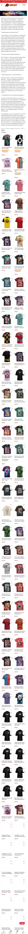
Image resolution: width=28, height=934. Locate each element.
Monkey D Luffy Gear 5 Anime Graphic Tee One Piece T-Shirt (7, 498)
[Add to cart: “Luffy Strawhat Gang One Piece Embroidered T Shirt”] (24, 713)
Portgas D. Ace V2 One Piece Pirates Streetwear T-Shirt (6, 614)
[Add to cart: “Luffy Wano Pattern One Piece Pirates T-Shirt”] (24, 334)
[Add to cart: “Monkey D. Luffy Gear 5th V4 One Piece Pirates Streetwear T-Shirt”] (11, 237)
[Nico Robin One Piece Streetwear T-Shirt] (7, 412)
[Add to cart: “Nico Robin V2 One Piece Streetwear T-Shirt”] (11, 898)
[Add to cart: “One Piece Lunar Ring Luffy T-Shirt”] (11, 467)
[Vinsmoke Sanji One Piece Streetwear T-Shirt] (20, 260)
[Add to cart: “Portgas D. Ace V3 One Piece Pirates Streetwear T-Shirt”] (24, 583)
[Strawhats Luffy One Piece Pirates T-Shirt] (20, 223)
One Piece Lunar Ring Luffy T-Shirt (7, 479)
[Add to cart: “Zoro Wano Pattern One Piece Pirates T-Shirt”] (11, 527)
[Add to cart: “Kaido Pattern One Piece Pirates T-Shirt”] (11, 675)
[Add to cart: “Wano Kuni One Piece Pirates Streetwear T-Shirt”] (24, 527)
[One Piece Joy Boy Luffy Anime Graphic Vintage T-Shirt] (20, 511)
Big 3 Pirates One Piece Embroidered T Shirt (20, 799)
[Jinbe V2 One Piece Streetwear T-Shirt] (20, 921)
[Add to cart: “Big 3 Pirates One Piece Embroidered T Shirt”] (24, 787)
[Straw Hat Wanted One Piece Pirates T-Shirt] (7, 568)
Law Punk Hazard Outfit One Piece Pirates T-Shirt (6, 365)
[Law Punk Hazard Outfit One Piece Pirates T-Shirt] (7, 356)
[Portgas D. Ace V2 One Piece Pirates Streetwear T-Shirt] (7, 606)
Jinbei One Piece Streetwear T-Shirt (6, 928)
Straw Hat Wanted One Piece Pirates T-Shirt (7, 577)
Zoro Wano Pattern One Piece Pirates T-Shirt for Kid (19, 480)
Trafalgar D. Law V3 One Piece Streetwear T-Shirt (20, 836)
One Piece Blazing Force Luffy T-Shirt (19, 249)
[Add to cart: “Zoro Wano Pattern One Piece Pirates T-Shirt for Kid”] (24, 467)
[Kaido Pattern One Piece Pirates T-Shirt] (7, 680)
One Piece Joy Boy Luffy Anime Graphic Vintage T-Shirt (19, 521)
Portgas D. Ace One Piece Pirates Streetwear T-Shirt (19, 614)
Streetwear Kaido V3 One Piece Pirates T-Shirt (19, 365)
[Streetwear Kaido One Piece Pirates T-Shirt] (20, 680)
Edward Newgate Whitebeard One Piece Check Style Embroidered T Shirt (19, 383)
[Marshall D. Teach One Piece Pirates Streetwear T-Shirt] (20, 643)
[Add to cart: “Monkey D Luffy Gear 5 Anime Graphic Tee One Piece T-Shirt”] (11, 486)
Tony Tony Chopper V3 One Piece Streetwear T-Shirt (19, 855)
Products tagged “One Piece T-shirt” (15, 128)
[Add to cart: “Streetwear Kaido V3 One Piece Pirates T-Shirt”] (24, 352)
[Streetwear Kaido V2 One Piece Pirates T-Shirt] (20, 661)
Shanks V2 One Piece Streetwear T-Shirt (20, 873)
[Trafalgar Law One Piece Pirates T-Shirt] (7, 223)
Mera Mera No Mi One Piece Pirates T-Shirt (20, 632)
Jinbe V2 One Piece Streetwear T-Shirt (19, 928)
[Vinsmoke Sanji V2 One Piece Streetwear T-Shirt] (20, 810)
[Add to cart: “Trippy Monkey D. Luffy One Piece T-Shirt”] (24, 200)
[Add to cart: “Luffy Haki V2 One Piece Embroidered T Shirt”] (11, 731)
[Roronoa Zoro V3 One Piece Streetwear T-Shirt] (20, 884)
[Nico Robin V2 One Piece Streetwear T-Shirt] (7, 902)
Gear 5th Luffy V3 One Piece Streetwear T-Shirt (7, 309)
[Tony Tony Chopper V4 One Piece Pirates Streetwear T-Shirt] (20, 550)
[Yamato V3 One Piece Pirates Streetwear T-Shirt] (7, 319)
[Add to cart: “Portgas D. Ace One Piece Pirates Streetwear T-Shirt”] (24, 601)
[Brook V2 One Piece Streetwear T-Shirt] (20, 431)
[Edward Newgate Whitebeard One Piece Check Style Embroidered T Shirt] (20, 375)
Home (2, 128)
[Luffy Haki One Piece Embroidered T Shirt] (20, 735)
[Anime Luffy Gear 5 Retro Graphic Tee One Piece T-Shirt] (20, 490)
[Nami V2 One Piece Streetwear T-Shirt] (20, 902)
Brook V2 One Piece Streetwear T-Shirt (19, 438)
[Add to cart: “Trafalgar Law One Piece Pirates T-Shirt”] (11, 218)
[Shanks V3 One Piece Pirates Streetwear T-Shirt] (20, 568)
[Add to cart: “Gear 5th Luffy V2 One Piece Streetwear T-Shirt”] (11, 159)
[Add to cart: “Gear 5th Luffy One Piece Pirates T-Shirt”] (11, 371)
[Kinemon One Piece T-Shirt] (20, 163)
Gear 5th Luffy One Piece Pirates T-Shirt (7, 382)
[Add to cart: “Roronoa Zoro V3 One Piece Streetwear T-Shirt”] (24, 879)
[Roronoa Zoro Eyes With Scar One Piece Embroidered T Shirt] (7, 717)
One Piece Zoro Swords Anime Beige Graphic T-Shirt (7, 521)
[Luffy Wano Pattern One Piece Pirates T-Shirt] (20, 338)
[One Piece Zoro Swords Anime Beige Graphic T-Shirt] (7, 511)
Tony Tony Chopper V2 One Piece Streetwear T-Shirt (6, 290)
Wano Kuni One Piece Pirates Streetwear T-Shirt (20, 539)
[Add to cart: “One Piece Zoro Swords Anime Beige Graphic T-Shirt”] (11, 505)
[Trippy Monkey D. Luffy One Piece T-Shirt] (20, 204)
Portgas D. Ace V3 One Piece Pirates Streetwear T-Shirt (19, 595)
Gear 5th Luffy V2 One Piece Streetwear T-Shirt (7, 171)
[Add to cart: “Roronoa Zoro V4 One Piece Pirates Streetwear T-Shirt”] (11, 583)
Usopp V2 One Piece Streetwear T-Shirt (6, 401)
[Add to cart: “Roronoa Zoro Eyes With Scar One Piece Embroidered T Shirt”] (11, 713)
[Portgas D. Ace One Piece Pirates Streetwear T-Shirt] (20, 606)
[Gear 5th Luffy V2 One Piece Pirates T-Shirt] (20, 698)
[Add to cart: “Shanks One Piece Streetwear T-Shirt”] (11, 879)
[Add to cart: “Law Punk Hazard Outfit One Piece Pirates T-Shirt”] (11, 352)
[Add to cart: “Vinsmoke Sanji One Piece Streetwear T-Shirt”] (24, 255)
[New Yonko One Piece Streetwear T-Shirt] (7, 449)
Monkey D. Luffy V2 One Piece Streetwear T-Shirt (20, 290)
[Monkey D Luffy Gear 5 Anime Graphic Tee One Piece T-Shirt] (7, 490)
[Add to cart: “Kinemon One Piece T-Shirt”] (24, 159)
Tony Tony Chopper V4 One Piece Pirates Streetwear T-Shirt (20, 558)
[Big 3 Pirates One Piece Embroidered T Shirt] (20, 791)
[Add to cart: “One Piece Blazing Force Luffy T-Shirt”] (24, 237)
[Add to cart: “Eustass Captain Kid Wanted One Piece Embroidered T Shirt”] (24, 768)
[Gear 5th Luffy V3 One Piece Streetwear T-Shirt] (7, 301)
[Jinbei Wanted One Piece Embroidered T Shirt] (7, 772)
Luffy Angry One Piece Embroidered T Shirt (20, 762)
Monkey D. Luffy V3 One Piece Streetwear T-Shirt (7, 439)
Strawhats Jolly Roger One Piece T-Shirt (6, 194)
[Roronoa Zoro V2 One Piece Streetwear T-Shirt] (20, 393)
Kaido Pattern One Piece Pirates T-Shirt (7, 687)
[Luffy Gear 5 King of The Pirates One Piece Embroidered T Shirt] (7, 754)
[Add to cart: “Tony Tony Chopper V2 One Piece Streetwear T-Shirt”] (11, 278)
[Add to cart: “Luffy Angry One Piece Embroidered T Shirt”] (24, 750)
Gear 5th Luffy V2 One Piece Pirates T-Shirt (19, 706)
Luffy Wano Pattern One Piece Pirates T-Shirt (19, 346)
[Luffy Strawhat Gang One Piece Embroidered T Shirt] (20, 717)
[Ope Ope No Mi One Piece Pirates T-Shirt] (7, 624)
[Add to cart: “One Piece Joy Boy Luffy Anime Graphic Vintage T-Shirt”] (24, 505)
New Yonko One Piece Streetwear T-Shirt (7, 457)
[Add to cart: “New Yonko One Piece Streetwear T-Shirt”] (11, 445)
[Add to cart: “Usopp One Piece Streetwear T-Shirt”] (11, 824)
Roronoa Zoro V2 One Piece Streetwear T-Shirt (20, 402)
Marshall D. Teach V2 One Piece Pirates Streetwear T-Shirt (7, 651)
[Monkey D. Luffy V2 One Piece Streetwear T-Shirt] (20, 282)
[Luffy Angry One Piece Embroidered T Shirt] (20, 754)
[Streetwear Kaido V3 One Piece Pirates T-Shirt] (20, 356)
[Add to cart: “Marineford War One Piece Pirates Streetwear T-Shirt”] (11, 657)
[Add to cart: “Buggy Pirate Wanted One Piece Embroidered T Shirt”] (11, 787)
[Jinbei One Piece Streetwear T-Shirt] (7, 921)
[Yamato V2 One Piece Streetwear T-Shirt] (7, 810)
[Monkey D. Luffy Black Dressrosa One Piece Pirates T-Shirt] (7, 338)
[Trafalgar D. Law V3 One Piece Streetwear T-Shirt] (20, 828)
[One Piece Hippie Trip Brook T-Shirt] (7, 140)
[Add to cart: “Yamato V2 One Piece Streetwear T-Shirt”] (11, 805)
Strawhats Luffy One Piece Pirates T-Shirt (19, 230)
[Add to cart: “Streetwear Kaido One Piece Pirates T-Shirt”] (24, 675)
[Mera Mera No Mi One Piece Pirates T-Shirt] (20, 624)
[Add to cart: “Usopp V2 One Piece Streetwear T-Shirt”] (11, 389)
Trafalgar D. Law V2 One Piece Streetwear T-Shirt (7, 855)
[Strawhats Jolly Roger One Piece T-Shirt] (7, 185)
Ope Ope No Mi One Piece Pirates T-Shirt (7, 632)
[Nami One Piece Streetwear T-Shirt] (20, 412)
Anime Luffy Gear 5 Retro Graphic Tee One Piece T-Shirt (19, 498)
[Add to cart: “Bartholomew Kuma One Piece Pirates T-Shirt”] (24, 136)
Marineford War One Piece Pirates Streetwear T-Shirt (7, 669)
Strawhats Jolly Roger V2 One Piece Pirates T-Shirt (19, 327)
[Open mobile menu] (1, 5)
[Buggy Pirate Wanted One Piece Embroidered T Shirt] (7, 791)
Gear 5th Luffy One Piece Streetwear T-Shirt (6, 212)
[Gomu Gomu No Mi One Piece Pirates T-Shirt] (7, 698)
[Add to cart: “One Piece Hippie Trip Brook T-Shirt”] (11, 136)
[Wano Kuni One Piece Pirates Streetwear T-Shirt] (20, 531)
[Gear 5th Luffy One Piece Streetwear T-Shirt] (7, 204)
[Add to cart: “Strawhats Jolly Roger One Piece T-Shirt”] (11, 181)
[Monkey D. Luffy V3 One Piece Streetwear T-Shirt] (7, 431)
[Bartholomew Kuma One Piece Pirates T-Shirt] (20, 140)
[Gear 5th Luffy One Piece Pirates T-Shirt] (7, 375)
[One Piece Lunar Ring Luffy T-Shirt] (7, 472)
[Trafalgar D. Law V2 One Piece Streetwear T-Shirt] (7, 847)
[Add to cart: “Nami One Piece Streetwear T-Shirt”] (24, 408)
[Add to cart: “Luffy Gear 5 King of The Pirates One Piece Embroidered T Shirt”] (11, 750)
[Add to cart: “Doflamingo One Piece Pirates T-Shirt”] (24, 181)
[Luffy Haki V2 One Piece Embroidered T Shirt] (7, 735)
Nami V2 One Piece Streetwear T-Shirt (19, 910)
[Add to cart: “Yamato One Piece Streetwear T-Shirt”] (11, 255)
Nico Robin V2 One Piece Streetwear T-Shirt (6, 910)
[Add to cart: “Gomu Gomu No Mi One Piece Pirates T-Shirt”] (11, 694)
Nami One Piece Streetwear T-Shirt (19, 420)
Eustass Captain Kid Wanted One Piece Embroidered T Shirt (19, 781)
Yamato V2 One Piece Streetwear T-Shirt (7, 817)
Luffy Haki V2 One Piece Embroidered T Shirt (7, 743)
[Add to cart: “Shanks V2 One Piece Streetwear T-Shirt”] (24, 861)
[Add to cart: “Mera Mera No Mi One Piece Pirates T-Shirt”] (24, 620)
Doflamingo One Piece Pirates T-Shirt (20, 193)
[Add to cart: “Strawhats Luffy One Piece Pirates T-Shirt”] (24, 218)
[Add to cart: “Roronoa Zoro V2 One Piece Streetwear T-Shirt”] (24, 389)
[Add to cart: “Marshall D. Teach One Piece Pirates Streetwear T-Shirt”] (24, 638)
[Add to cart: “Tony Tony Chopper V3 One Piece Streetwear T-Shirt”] (24, 842)
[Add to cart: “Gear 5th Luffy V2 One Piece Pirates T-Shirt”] (24, 694)
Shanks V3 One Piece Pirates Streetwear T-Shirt (20, 577)
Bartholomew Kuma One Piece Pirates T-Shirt (19, 148)
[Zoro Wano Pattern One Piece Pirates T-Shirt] (7, 531)
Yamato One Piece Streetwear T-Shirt (6, 267)
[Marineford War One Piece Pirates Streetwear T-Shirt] (7, 661)
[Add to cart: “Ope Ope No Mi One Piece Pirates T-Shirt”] (11, 620)
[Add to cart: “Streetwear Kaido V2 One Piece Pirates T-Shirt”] (24, 657)
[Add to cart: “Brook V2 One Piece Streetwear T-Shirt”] (24, 426)
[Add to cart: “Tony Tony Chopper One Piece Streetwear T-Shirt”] (11, 861)
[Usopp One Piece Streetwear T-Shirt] (7, 828)
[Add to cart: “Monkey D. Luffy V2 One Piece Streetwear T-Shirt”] (24, 278)
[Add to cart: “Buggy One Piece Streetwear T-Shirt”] (24, 296)
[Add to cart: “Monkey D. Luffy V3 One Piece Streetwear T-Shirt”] (11, 426)
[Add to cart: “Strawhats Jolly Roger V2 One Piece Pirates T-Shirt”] (24, 315)
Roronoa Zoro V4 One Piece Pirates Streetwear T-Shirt (6, 595)
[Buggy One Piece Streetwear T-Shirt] (20, 301)
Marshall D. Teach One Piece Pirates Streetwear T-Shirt (19, 651)
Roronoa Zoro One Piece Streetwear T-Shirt (19, 457)
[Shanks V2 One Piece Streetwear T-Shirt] (20, 865)
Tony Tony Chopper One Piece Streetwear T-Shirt (7, 873)
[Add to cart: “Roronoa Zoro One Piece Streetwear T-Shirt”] (24, 445)
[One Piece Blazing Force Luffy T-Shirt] (20, 241)
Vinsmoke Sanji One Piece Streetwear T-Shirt (19, 268)
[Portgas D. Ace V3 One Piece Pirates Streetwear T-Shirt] (20, 587)
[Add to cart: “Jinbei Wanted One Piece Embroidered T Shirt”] (11, 768)
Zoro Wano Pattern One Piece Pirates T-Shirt (7, 539)
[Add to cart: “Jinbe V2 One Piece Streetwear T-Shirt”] (24, 917)
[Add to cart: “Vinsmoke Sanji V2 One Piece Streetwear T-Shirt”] (24, 805)
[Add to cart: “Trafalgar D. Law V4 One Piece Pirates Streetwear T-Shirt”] (11, 546)
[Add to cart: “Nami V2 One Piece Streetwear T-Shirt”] (24, 898)
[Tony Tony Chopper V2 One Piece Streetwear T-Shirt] (7, 282)
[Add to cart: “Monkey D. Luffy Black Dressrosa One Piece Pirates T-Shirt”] (11, 334)
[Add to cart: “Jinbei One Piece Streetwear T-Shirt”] (11, 917)
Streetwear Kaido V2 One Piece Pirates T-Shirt (20, 669)
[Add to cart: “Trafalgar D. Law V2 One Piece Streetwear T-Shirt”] (11, 842)
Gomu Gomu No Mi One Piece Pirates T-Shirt (7, 706)
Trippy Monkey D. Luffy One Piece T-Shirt (19, 212)
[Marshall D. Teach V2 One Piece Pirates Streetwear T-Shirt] (7, 643)
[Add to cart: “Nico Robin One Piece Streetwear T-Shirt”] (11, 408)
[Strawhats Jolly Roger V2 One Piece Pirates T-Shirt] (20, 319)
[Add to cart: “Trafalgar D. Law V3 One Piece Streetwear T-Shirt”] (24, 824)
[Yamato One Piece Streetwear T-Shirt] (7, 260)
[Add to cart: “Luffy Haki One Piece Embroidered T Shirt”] (24, 731)
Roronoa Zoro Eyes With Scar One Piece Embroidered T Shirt (7, 725)
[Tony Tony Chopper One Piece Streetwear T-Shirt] (7, 865)
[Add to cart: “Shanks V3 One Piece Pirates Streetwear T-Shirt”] (24, 564)
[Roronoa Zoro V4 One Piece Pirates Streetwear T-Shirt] (7, 587)
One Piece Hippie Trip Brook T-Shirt (7, 148)
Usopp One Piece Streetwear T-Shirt (6, 836)
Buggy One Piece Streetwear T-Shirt (19, 308)
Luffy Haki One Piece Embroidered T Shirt (20, 743)
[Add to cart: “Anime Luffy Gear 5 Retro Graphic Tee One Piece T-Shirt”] (24, 486)
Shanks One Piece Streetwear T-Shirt (6, 891)
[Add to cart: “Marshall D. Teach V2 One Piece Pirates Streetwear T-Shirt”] (11, 638)
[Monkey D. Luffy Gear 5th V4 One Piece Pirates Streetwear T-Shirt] (7, 241)
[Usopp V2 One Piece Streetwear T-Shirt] (7, 393)
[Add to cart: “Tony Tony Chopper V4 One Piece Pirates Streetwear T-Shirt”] (24, 546)
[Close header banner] (25, 1)
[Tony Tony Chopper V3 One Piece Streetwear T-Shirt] (20, 847)
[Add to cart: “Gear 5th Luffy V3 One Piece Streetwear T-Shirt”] (11, 296)
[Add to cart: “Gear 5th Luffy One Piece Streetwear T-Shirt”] (11, 200)
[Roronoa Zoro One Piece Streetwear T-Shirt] (20, 449)
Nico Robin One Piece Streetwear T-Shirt (7, 420)
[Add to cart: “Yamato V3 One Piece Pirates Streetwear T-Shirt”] (11, 315)
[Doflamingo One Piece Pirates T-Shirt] (20, 185)
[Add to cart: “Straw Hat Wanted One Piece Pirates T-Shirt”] (11, 564)
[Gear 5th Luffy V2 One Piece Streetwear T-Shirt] (7, 163)
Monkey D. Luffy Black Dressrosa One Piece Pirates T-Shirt (7, 346)
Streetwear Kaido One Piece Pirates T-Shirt (19, 688)
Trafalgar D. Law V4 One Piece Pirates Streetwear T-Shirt (6, 558)
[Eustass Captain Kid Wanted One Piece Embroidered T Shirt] (20, 772)
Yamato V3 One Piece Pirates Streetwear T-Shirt (7, 327)
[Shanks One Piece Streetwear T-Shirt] (7, 884)
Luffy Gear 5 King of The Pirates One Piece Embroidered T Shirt (7, 762)
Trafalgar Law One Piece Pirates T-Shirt (7, 230)
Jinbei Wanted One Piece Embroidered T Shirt (7, 781)
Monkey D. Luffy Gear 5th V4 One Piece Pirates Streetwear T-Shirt (7, 250)
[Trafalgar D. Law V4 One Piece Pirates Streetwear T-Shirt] (7, 550)
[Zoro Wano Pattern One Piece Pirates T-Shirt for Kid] (20, 472)
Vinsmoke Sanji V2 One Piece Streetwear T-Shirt (20, 818)
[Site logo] (11, 5)
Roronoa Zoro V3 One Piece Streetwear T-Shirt (20, 892)
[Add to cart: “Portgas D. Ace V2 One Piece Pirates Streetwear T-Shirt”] (11, 601)
